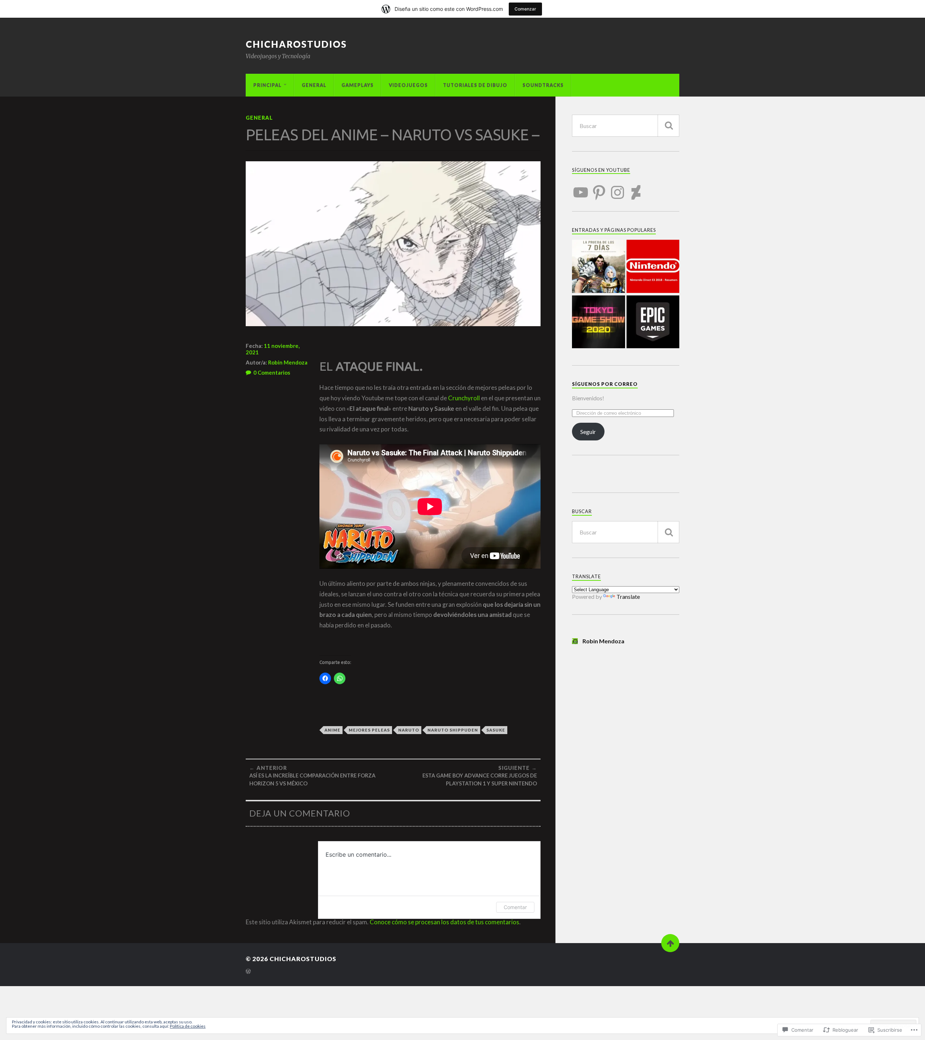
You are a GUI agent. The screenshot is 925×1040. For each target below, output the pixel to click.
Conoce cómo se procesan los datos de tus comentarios (444, 922)
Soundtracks (543, 85)
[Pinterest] (599, 188)
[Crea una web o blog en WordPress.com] (248, 972)
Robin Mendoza (287, 362)
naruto (408, 730)
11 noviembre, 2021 (273, 348)
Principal (267, 85)
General (314, 85)
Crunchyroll (464, 398)
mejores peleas (369, 730)
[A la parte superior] (670, 943)
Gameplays (357, 85)
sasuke (495, 730)
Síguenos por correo (605, 384)
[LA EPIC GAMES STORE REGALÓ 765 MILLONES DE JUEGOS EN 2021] (653, 322)
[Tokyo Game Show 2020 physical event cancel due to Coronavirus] (598, 322)
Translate (628, 596)
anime (332, 730)
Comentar (515, 907)
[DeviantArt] (636, 188)
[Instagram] (617, 188)
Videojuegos (408, 85)
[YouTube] (580, 188)
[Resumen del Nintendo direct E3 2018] (653, 267)
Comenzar (525, 9)
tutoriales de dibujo (475, 85)
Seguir (588, 431)
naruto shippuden (452, 730)
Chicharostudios (296, 44)
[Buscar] (668, 126)
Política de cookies (188, 1026)
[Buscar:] (625, 126)
